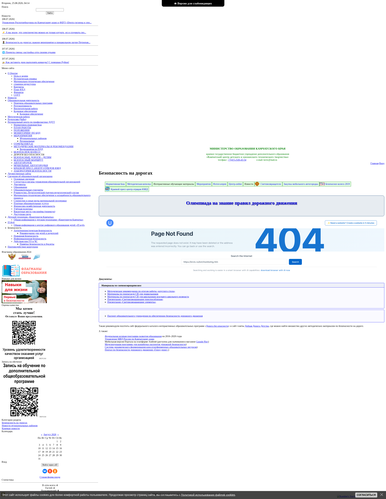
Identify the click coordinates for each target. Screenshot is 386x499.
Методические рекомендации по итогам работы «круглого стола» (141, 291)
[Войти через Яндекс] (50, 471)
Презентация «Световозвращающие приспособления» (135, 299)
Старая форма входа (50, 477)
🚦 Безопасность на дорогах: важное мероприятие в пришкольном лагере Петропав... (46, 42)
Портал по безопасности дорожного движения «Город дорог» (136, 350)
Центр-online (235, 184)
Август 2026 (49, 434)
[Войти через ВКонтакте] (45, 471)
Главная (374, 163)
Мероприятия (204, 184)
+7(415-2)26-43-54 (237, 160)
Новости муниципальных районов (20, 425)
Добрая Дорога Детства (257, 326)
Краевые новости (11, 428)
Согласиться (366, 495)
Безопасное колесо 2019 (337, 184)
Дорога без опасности (217, 326)
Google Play (202, 341)
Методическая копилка (139, 184)
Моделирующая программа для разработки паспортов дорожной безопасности (145, 344)
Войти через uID (50, 465)
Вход (381, 163)
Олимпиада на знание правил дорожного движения (241, 203)
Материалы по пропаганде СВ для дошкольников (132, 294)
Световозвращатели (271, 184)
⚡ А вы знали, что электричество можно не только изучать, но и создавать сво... (44, 32)
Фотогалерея (219, 184)
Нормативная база (115, 184)
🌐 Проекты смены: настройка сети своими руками (28, 52)
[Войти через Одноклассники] (55, 471)
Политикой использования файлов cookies (208, 494)
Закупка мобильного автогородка (301, 184)
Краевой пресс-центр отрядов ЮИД (129, 189)
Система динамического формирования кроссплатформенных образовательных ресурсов (151, 347)
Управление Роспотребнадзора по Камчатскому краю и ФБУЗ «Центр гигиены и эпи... (47, 22)
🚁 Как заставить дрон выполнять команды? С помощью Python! (35, 62)
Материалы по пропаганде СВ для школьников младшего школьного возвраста (148, 296)
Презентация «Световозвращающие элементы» (131, 302)
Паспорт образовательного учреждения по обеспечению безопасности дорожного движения (155, 316)
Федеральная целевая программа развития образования (133, 336)
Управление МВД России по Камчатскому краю (129, 339)
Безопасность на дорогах (14, 422)
